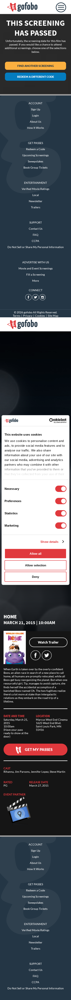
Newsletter (35, 201)
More (35, 280)
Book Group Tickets (35, 167)
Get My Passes (38, 749)
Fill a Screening (35, 274)
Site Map (53, 315)
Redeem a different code (35, 76)
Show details (49, 541)
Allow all (35, 553)
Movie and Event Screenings (36, 268)
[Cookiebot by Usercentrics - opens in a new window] (50, 420)
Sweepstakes (35, 161)
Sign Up (35, 109)
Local (35, 195)
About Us (35, 121)
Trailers (35, 207)
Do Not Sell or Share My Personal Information (35, 247)
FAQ (35, 234)
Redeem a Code (35, 149)
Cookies (40, 315)
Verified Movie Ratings (35, 189)
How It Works (35, 127)
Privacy (27, 315)
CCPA (35, 241)
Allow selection (35, 565)
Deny (35, 576)
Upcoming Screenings (35, 155)
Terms (16, 315)
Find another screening (35, 65)
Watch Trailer (48, 642)
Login (35, 115)
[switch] (60, 501)
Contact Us (35, 228)
